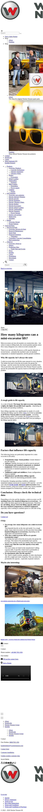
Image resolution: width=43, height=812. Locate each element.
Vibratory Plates (16, 173)
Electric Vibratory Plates (16, 202)
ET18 (28, 416)
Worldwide (8, 157)
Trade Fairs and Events (18, 249)
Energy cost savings (15, 215)
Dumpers (14, 182)
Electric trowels (14, 199)
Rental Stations (13, 224)
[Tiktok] (13, 763)
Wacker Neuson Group (12, 725)
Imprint (7, 798)
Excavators (14, 177)
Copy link (4, 329)
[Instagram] (4, 763)
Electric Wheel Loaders (16, 208)
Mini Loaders (13, 184)
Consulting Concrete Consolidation (20, 238)
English (7, 163)
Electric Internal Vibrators (17, 197)
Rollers (11, 175)
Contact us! (4, 517)
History (11, 245)
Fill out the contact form (10, 659)
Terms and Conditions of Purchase (15, 807)
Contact (7, 156)
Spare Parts (12, 233)
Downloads (12, 258)
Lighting (11, 190)
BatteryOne (12, 216)
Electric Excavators (15, 206)
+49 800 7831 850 (16, 652)
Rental (9, 220)
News (10, 251)
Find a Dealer (7, 663)
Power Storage (15, 213)
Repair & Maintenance (16, 231)
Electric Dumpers (14, 211)
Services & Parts (12, 227)
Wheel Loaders (13, 179)
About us (9, 242)
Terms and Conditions (12, 805)
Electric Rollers (13, 204)
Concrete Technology (17, 170)
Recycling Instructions (12, 803)
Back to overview (6, 268)
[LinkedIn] (11, 763)
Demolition (14, 186)
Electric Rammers (14, 200)
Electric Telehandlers (15, 209)
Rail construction (14, 240)
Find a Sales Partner (11, 36)
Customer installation (7, 752)
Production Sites (14, 247)
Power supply (15, 188)
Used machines (9, 225)
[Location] (2, 763)
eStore (11, 40)
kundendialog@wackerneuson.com (12, 746)
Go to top (4, 794)
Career (7, 159)
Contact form (5, 749)
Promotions (12, 256)
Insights (11, 252)
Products (9, 166)
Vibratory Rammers (17, 172)
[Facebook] (6, 763)
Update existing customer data (10, 756)
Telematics (14, 236)
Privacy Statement (10, 800)
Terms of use (9, 801)
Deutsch (12, 163)
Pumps (13, 191)
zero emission (11, 193)
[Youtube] (9, 763)
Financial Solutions (15, 234)
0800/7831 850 (14, 742)
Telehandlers (13, 181)
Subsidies (12, 218)
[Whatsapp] (15, 763)
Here (25, 413)
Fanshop (11, 42)
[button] (11, 161)
